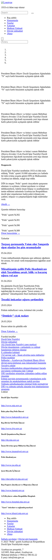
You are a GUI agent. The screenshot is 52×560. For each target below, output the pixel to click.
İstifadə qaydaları (9, 539)
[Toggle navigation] (32, 13)
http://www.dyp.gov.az (11, 428)
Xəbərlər (11, 25)
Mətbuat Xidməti (14, 28)
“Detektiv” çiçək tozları (15, 315)
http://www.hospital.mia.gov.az (15, 502)
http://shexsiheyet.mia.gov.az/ (14, 479)
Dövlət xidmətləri (15, 31)
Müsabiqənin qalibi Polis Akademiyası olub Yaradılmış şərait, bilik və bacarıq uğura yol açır (24, 272)
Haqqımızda (12, 20)
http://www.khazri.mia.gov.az (14, 513)
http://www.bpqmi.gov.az (12, 490)
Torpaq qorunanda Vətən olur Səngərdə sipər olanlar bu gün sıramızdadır (25, 246)
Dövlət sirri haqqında (28, 539)
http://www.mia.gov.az (11, 405)
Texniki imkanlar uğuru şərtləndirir (22, 299)
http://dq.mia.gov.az (10, 440)
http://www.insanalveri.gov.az (14, 451)
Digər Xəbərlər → (9, 331)
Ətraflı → (5, 204)
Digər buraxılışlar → (10, 233)
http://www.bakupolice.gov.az (14, 417)
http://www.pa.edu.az (11, 465)
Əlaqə (9, 33)
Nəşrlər (10, 23)
